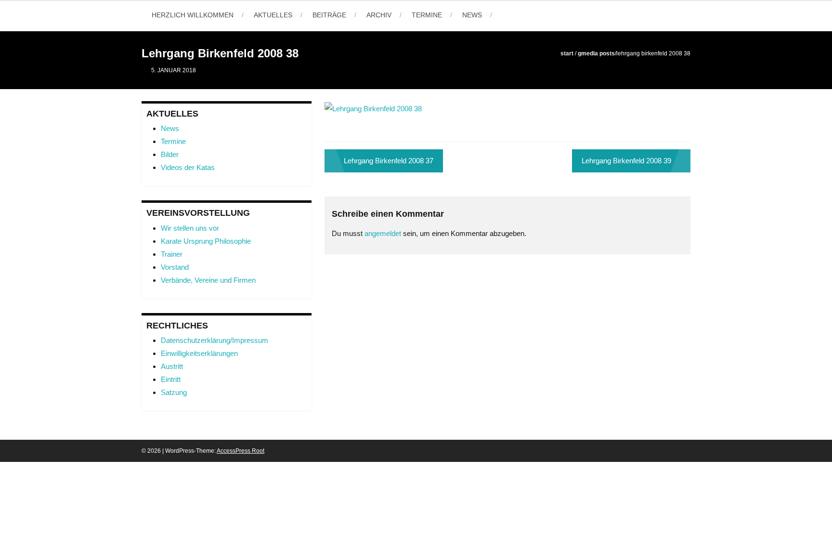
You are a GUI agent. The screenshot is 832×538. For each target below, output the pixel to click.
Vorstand (175, 267)
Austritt (172, 366)
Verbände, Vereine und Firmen (208, 280)
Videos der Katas (188, 167)
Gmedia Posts (596, 53)
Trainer (171, 254)
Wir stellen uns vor (190, 228)
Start (566, 53)
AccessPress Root (240, 450)
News (472, 15)
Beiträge (329, 15)
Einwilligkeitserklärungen (199, 353)
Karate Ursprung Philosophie (206, 241)
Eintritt (171, 379)
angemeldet (382, 233)
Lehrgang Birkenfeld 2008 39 (626, 161)
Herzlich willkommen (193, 15)
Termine (427, 15)
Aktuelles (273, 15)
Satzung (174, 392)
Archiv (378, 15)
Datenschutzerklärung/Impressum (214, 340)
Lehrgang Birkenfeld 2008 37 (388, 161)
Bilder (170, 154)
